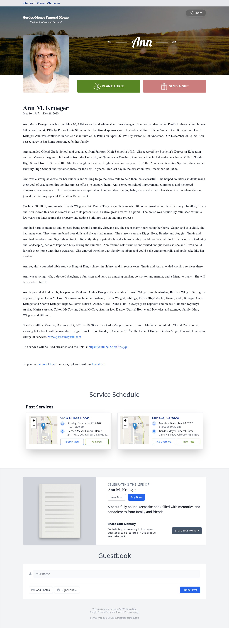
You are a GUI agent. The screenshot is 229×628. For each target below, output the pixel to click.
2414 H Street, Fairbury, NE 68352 (87, 434)
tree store (98, 364)
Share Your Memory (187, 530)
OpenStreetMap (118, 617)
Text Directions (72, 441)
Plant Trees (97, 441)
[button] (43, 426)
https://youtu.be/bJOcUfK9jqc (108, 346)
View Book (117, 497)
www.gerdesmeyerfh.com (64, 336)
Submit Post (190, 590)
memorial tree (46, 364)
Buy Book (136, 497)
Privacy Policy (104, 612)
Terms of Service (124, 612)
